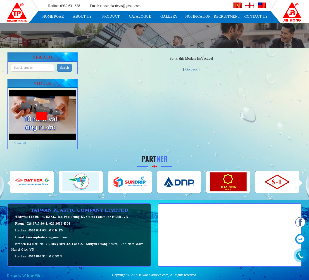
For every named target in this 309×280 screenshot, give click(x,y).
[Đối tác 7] (179, 182)
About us (82, 16)
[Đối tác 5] (81, 182)
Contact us (255, 16)
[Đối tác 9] (277, 182)
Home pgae (53, 16)
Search (64, 67)
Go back (191, 69)
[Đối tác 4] (32, 182)
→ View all (18, 143)
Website (28, 276)
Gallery (169, 16)
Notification (198, 16)
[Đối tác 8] (228, 182)
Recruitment (227, 16)
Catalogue (140, 16)
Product (111, 16)
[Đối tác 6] (130, 182)
